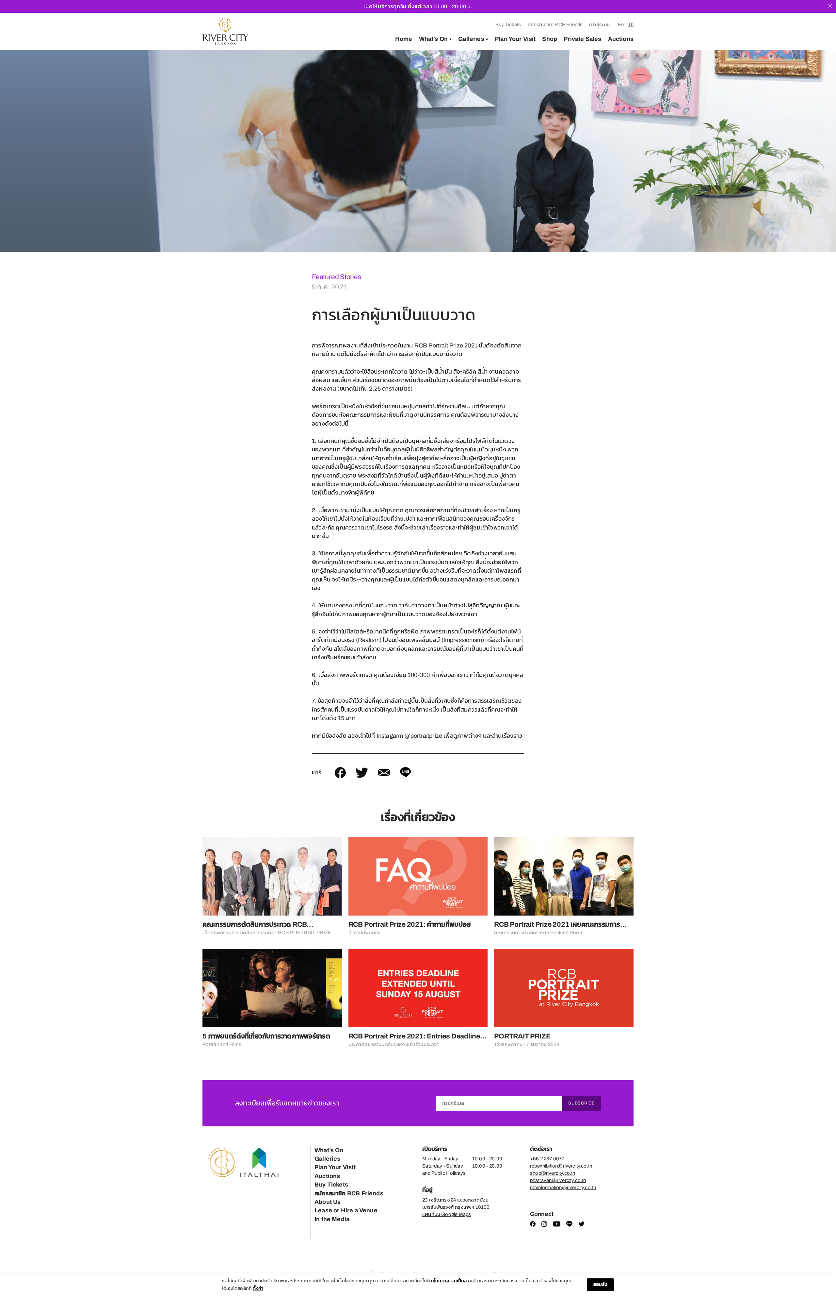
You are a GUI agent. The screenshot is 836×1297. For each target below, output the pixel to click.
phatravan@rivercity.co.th (558, 1180)
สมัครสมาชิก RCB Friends (555, 24)
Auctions (621, 39)
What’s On (433, 39)
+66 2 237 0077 (547, 1158)
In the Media (331, 1219)
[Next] (818, 151)
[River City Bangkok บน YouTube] (556, 1225)
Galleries (471, 39)
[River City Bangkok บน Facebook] (533, 1225)
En (621, 24)
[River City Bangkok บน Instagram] (544, 1225)
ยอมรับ (600, 1284)
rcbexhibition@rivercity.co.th (561, 1166)
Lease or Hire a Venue (346, 1210)
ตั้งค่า (258, 1288)
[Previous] (17, 151)
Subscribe (581, 1103)
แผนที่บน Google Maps (446, 1214)
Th (631, 24)
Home (403, 39)
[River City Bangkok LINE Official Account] (569, 1225)
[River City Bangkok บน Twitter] (581, 1225)
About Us (327, 1202)
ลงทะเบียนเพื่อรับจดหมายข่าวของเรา (287, 1103)
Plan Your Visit (515, 39)
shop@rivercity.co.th (552, 1173)
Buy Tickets (508, 24)
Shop (549, 39)
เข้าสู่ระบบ (599, 24)
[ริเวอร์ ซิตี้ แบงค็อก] (225, 31)
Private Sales (582, 39)
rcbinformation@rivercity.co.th (563, 1187)
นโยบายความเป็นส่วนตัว (454, 1280)
